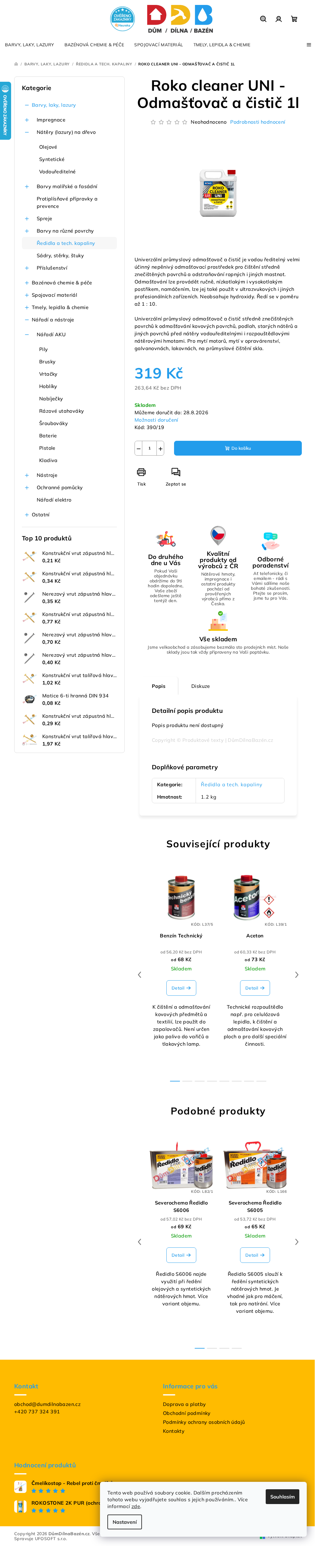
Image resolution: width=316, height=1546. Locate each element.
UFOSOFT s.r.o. (51, 1538)
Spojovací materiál (54, 295)
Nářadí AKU (51, 334)
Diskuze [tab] (200, 686)
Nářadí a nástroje (53, 319)
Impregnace (51, 120)
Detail (178, 988)
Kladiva (48, 460)
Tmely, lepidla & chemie (60, 307)
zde (135, 1506)
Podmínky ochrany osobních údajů (204, 1422)
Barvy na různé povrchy (65, 231)
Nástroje (47, 475)
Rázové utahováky (61, 411)
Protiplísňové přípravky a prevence (67, 202)
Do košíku (241, 448)
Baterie (48, 435)
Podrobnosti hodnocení (257, 122)
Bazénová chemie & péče (62, 282)
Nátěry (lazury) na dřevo (66, 132)
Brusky (47, 361)
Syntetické (51, 159)
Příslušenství (52, 268)
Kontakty (174, 1431)
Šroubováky (53, 423)
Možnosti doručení (156, 420)
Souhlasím (282, 1497)
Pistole (47, 448)
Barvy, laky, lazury (54, 105)
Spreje (44, 218)
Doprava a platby (184, 1404)
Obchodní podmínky (187, 1413)
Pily (43, 349)
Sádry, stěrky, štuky (60, 255)
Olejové (48, 147)
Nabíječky (51, 398)
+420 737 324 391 (37, 1411)
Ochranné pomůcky (60, 487)
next (297, 975)
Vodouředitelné (57, 171)
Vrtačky (48, 374)
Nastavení (125, 1522)
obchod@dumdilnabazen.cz (47, 1404)
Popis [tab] (158, 686)
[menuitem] (29, 45)
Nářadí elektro (54, 500)
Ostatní (41, 514)
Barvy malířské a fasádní (67, 186)
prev (139, 975)
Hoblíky (48, 386)
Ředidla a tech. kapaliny (66, 243)
